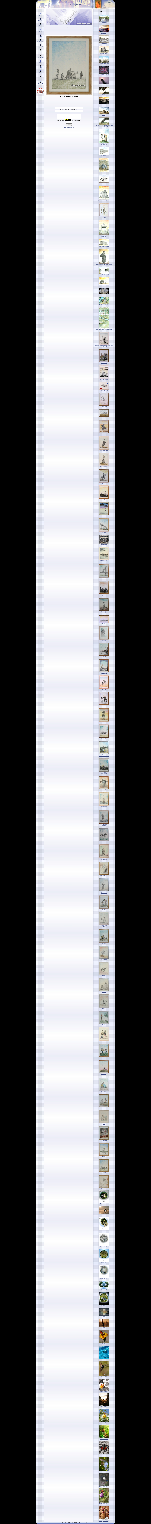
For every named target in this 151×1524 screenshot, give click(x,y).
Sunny (104, 1316)
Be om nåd (104, 689)
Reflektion (104, 217)
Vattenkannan (104, 1057)
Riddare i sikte (104, 363)
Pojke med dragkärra (104, 285)
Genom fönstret (104, 544)
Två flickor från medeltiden (104, 859)
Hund (104, 1124)
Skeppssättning (104, 33)
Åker (104, 104)
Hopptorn (104, 1156)
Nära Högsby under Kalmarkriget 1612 (104, 329)
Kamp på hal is (104, 705)
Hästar (104, 841)
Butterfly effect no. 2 (104, 1359)
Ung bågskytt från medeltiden (104, 892)
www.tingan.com (75, 5)
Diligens (104, 417)
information (69, 32)
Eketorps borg (104, 155)
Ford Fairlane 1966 (104, 390)
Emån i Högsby (104, 22)
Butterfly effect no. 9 (104, 1471)
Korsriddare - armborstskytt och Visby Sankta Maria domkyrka (104, 346)
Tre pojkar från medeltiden (104, 144)
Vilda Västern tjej (103, 466)
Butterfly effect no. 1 (104, 1343)
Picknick (104, 1172)
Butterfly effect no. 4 (104, 1391)
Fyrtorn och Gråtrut (103, 1074)
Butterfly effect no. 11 (103, 1503)
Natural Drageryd (103, 1278)
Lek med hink (104, 1140)
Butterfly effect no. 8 (104, 1455)
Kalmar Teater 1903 (104, 183)
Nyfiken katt (103, 1188)
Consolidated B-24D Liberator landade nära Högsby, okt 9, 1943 (104, 126)
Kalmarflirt (104, 1230)
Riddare (103, 975)
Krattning (104, 1024)
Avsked (103, 499)
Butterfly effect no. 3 (104, 1376)
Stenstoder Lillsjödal (104, 53)
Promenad (104, 1107)
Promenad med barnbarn (104, 1041)
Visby (104, 294)
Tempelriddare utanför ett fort (104, 612)
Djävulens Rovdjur (104, 722)
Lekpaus (104, 943)
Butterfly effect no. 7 (104, 1439)
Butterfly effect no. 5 (104, 1406)
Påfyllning (104, 909)
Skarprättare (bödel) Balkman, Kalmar (104, 264)
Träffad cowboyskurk (104, 450)
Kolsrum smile (104, 1262)
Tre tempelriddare (103, 875)
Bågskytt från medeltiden (104, 825)
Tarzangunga (103, 94)
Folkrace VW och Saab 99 (103, 773)
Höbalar (103, 115)
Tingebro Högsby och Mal (103, 561)
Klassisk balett (104, 406)
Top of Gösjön (104, 1289)
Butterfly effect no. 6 (104, 1422)
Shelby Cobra (104, 738)
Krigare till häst (104, 483)
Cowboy (104, 172)
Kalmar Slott (104, 623)
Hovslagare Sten (104, 789)
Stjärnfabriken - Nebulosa (104, 74)
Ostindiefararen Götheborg (104, 807)
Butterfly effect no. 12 (103, 1521)
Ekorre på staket (104, 578)
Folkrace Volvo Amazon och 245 (104, 755)
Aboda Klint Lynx (104, 1203)
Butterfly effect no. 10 (103, 1486)
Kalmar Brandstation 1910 (103, 246)
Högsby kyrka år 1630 (103, 304)
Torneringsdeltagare (104, 379)
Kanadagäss (103, 515)
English (67, 4)
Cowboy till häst (103, 433)
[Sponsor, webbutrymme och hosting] (40, 94)
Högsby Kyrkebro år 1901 (104, 274)
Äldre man (104, 640)
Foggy (104, 1327)
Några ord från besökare (69, 127)
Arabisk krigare (104, 959)
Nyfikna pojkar (104, 673)
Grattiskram (103, 1091)
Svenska (84, 4)
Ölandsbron (103, 532)
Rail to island (104, 1215)
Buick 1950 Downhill (103, 84)
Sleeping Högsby (103, 1246)
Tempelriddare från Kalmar (104, 926)
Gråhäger (104, 656)
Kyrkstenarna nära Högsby (104, 63)
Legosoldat (104, 992)
